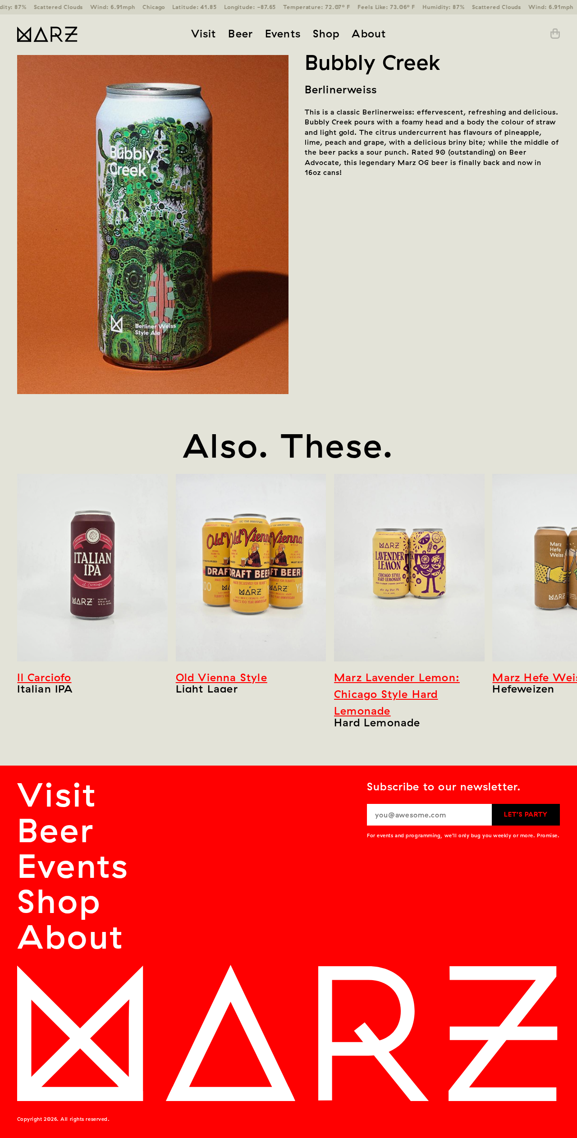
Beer (240, 33)
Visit (203, 33)
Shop (326, 33)
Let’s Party (526, 814)
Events (283, 33)
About (369, 33)
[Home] (75, 34)
